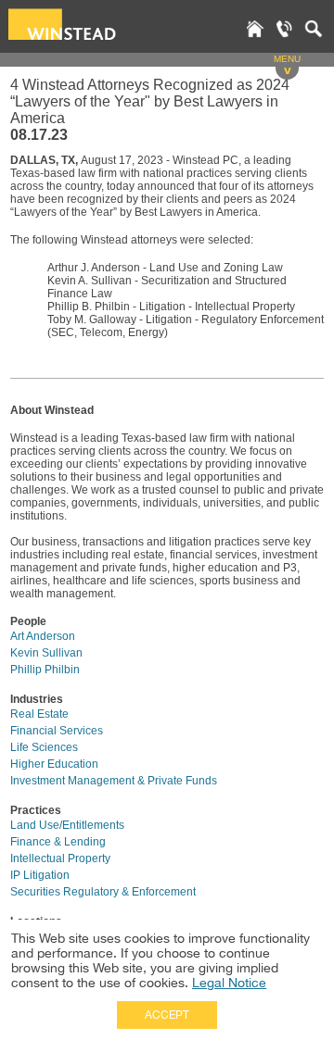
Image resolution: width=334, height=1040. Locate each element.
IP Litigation (40, 875)
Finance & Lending (58, 841)
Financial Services (56, 730)
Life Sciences (44, 747)
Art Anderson (42, 636)
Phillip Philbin (45, 669)
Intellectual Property (60, 858)
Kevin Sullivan (46, 652)
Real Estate (39, 714)
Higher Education (54, 764)
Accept (167, 1015)
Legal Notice (229, 982)
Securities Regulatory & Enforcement (103, 891)
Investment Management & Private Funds (113, 780)
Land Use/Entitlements (67, 825)
